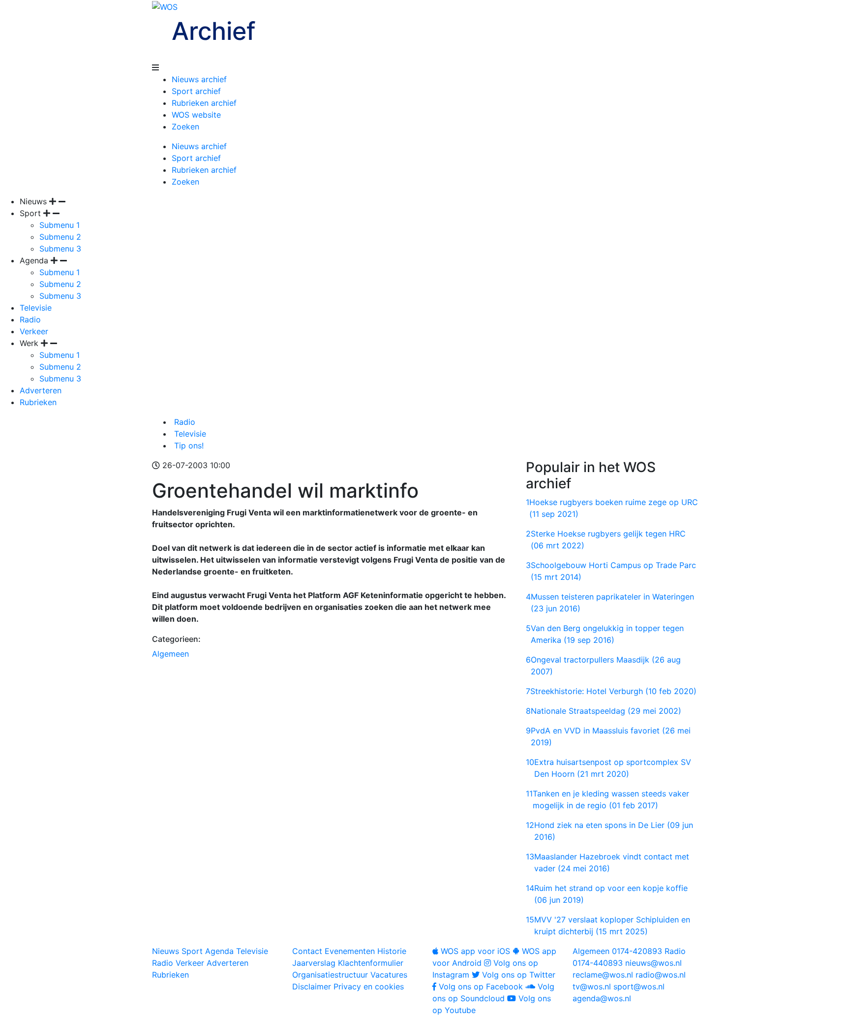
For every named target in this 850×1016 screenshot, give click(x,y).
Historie (391, 951)
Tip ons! (188, 445)
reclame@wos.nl (603, 975)
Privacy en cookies (369, 986)
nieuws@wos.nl (653, 963)
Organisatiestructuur (330, 975)
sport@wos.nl (639, 986)
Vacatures (388, 975)
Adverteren (40, 390)
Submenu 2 (60, 237)
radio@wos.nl (661, 975)
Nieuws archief (199, 79)
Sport (192, 951)
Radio (30, 319)
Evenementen (350, 951)
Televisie (36, 308)
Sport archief (196, 91)
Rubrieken (38, 402)
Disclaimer (311, 986)
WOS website (196, 115)
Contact (307, 951)
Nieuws (165, 951)
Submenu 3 (60, 249)
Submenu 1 (59, 225)
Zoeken (185, 126)
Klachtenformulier (370, 963)
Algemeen (170, 654)
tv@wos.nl (592, 986)
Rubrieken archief (204, 103)
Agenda (219, 951)
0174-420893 (617, 951)
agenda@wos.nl (602, 998)
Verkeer (34, 331)
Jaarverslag (313, 963)
